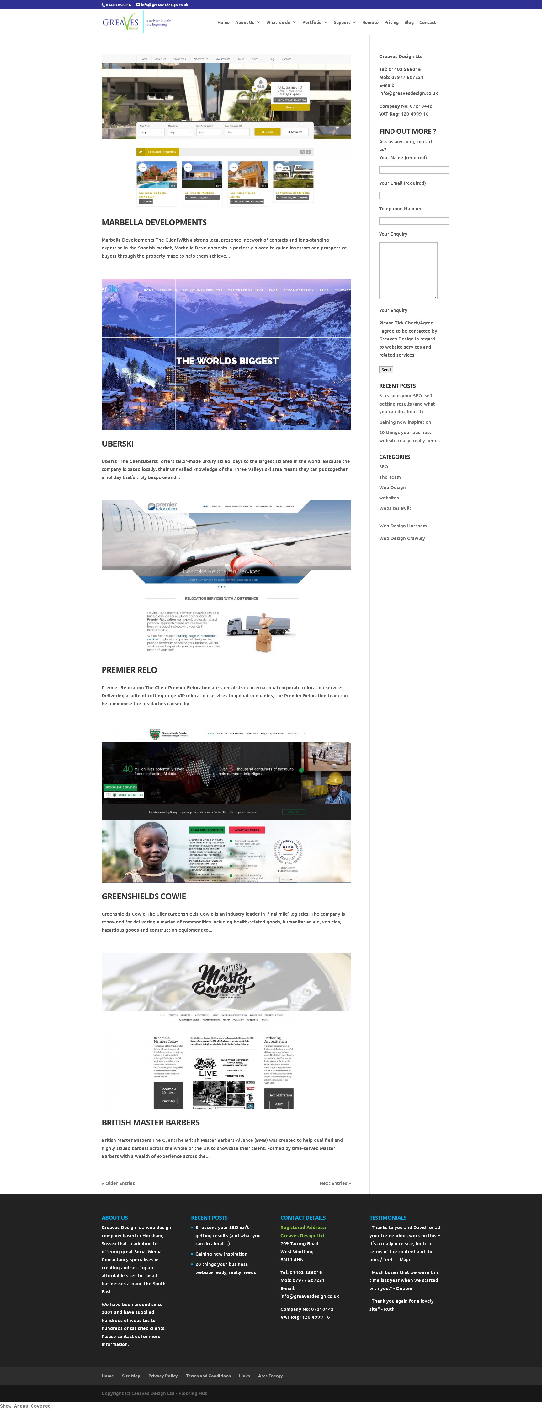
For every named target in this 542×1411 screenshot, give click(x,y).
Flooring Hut (192, 1393)
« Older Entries (118, 1183)
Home (223, 22)
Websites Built (395, 508)
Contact (427, 22)
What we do (278, 22)
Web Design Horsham (403, 525)
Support (342, 22)
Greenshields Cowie (144, 896)
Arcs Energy (270, 1375)
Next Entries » (335, 1183)
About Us (244, 22)
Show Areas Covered (25, 1406)
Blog (409, 22)
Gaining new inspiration (405, 422)
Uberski (118, 443)
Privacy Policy (163, 1375)
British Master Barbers (150, 1122)
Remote (370, 22)
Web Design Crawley (402, 538)
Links (244, 1375)
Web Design (392, 487)
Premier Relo (129, 669)
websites (389, 497)
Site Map (131, 1375)
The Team (390, 477)
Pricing (391, 22)
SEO (383, 466)
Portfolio (312, 22)
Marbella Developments (154, 222)
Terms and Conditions (208, 1375)
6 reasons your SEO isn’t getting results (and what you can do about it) (407, 403)
